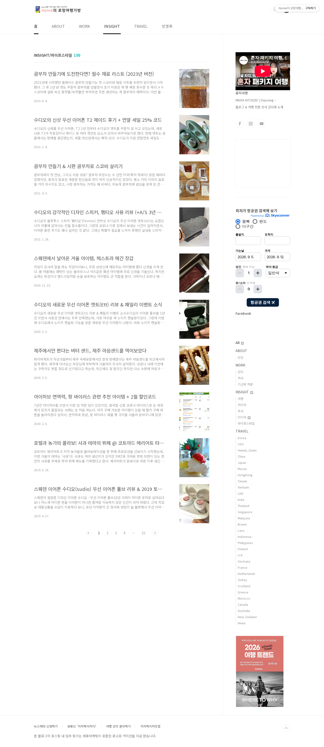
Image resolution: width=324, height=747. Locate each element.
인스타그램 (250, 123)
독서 (240, 411)
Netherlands (246, 573)
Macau (242, 468)
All (238, 342)
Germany (244, 561)
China (241, 456)
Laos (241, 530)
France (242, 567)
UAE (240, 493)
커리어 (242, 405)
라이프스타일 (246, 423)
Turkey (242, 580)
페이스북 (240, 123)
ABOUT (58, 26)
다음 (155, 533)
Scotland (244, 586)
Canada (243, 604)
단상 (240, 357)
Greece (243, 592)
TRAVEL (141, 26)
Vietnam (243, 487)
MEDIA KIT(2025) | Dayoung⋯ (256, 100)
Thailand (243, 505)
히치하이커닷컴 (150, 726)
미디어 (242, 417)
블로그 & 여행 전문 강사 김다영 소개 (259, 107)
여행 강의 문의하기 (118, 726)
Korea (242, 438)
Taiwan (242, 481)
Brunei (242, 524)
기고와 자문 (245, 384)
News (242, 623)
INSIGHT (112, 26)
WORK (84, 26)
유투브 (261, 123)
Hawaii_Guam (247, 450)
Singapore (245, 512)
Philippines (245, 542)
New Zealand (247, 617)
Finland (243, 549)
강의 (240, 372)
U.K (240, 555)
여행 (240, 398)
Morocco (244, 598)
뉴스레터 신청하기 (46, 726)
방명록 (167, 26)
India (241, 499)
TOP (286, 728)
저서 (240, 378)
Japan (242, 462)
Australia (244, 610)
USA (241, 444)
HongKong (245, 475)
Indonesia (244, 536)
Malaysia (244, 518)
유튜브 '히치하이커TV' (81, 726)
